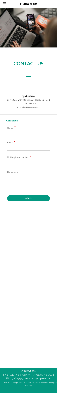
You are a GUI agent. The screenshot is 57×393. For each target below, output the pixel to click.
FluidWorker (28, 4)
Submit (28, 198)
